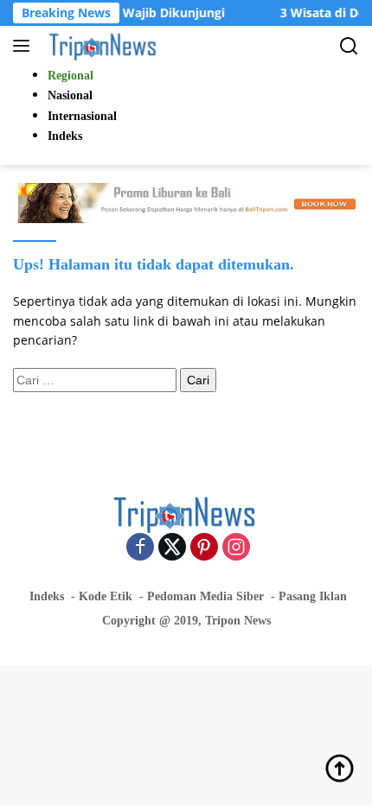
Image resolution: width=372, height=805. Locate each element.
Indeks (46, 596)
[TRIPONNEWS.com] (102, 45)
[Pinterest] (204, 548)
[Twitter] (172, 548)
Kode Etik (105, 596)
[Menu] (24, 45)
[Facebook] (140, 548)
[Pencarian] (349, 46)
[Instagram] (236, 548)
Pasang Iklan (313, 596)
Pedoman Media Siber (205, 596)
